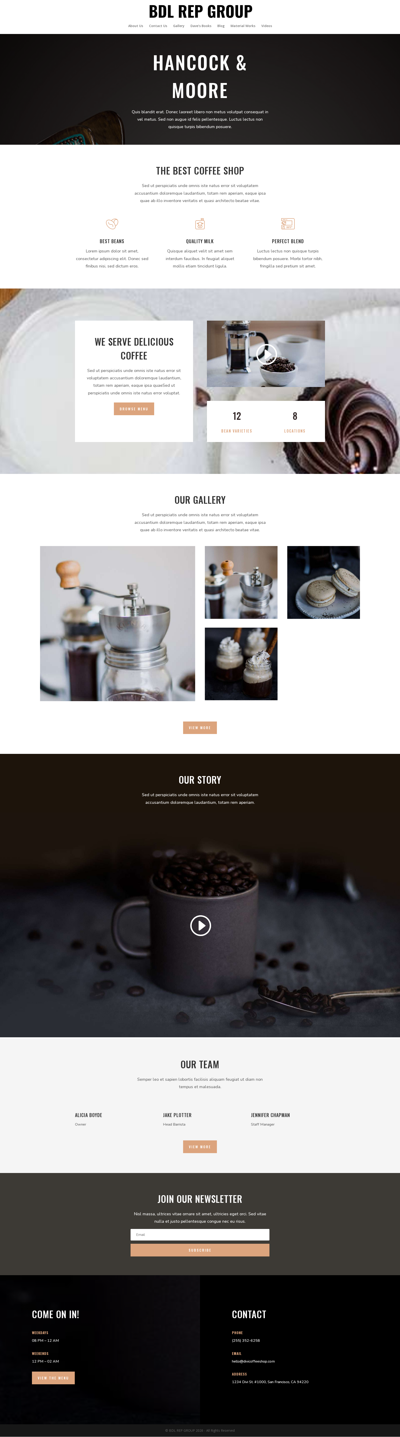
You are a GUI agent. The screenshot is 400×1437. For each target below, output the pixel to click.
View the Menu (53, 1377)
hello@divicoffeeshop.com (253, 1361)
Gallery (178, 26)
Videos (266, 26)
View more (200, 727)
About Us (135, 26)
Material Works (243, 26)
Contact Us (158, 26)
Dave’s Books (201, 26)
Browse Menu (134, 408)
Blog (221, 26)
